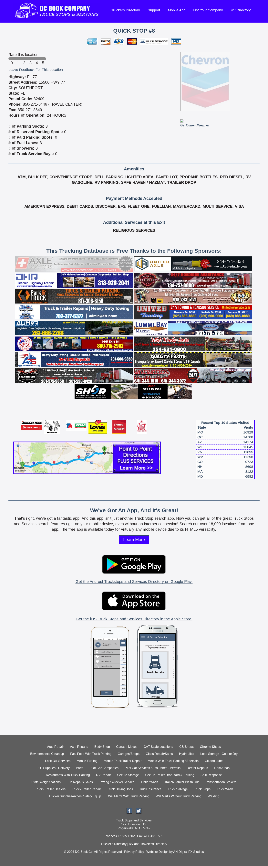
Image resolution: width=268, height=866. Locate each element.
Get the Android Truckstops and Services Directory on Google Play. (134, 581)
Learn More (134, 539)
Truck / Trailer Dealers (50, 789)
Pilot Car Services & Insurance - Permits (152, 768)
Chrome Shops (210, 746)
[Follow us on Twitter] (138, 812)
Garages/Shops (128, 753)
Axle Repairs (79, 746)
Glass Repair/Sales (159, 753)
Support (154, 10)
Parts (79, 768)
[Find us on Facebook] (129, 812)
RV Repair (103, 775)
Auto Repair (55, 746)
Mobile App (176, 10)
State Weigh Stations (46, 782)
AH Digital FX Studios (188, 851)
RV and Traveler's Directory (148, 844)
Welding (213, 796)
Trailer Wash (149, 782)
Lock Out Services (57, 761)
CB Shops (186, 746)
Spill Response (211, 775)
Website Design (157, 851)
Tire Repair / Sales (80, 782)
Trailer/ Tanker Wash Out (181, 782)
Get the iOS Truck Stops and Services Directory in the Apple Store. (134, 619)
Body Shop (102, 746)
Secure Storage (128, 775)
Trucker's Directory (114, 844)
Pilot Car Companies (104, 768)
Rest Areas (222, 768)
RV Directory (241, 10)
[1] (18, 58)
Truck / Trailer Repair (86, 789)
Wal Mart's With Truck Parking (128, 796)
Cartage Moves (126, 746)
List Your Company (208, 10)
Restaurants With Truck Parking (68, 775)
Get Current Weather (194, 125)
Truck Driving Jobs (120, 789)
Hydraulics (186, 753)
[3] (30, 58)
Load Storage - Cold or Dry (219, 753)
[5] (43, 58)
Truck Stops (202, 789)
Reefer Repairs (197, 768)
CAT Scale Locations (158, 746)
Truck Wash (225, 789)
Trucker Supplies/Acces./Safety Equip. (75, 796)
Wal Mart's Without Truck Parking (178, 796)
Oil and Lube (214, 761)
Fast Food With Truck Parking (90, 753)
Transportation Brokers (220, 782)
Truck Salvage (178, 789)
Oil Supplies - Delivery (54, 768)
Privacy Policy (134, 851)
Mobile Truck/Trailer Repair (122, 761)
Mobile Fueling (87, 761)
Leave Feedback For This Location (35, 70)
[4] (37, 58)
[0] (11, 58)
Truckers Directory (125, 10)
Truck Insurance (150, 789)
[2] (24, 58)
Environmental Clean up (47, 753)
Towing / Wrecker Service (116, 782)
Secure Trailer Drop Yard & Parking (169, 775)
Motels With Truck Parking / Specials (173, 761)
